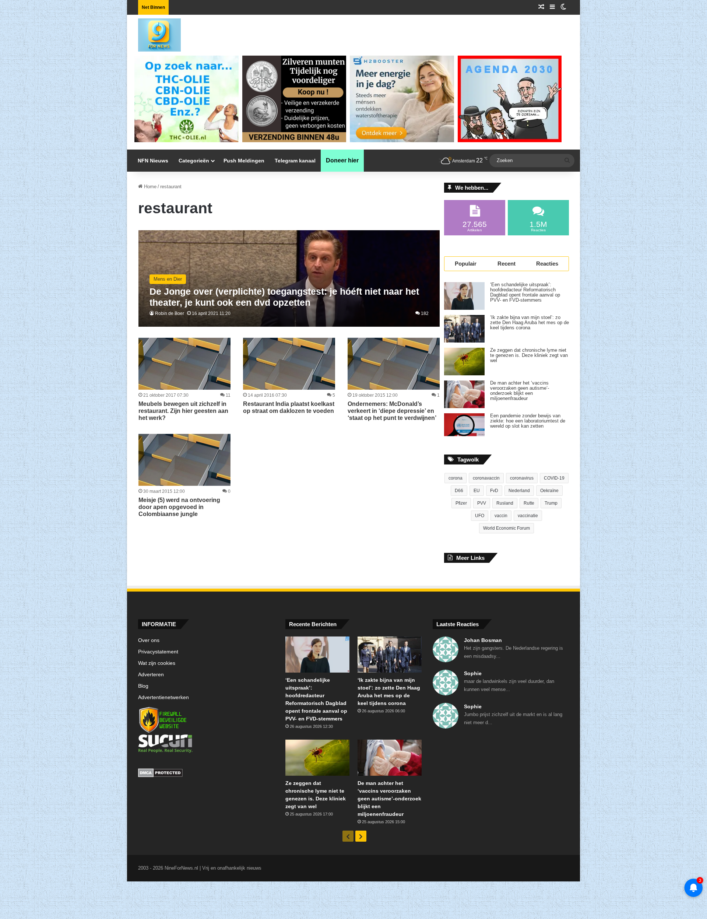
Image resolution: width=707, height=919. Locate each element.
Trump (551, 503)
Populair (465, 263)
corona (455, 478)
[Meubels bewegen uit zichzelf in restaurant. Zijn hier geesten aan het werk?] (184, 364)
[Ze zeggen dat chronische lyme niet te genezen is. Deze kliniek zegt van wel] (464, 361)
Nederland (519, 490)
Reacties (547, 263)
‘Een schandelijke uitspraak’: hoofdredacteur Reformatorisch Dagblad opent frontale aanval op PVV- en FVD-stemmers (525, 292)
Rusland (504, 503)
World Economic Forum (506, 528)
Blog (143, 686)
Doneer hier (342, 160)
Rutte (529, 503)
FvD (494, 490)
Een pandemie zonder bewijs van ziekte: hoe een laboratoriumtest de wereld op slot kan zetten (527, 421)
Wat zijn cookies (156, 663)
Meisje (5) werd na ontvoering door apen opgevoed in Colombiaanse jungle (179, 507)
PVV (481, 503)
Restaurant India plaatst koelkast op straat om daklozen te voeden (288, 407)
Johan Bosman (483, 640)
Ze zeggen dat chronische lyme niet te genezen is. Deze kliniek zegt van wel (529, 355)
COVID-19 (554, 478)
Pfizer (461, 503)
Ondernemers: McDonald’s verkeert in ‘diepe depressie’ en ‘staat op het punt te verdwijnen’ (392, 411)
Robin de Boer (169, 313)
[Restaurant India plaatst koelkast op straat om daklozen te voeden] (289, 364)
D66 (459, 490)
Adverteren (151, 674)
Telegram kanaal (295, 161)
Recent (506, 263)
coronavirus (522, 478)
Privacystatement (158, 652)
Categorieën (194, 161)
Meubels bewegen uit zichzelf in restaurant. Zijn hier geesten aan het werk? (183, 411)
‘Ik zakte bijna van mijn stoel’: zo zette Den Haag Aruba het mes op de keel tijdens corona (529, 322)
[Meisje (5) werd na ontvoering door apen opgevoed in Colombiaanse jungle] (184, 460)
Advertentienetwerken (163, 697)
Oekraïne (549, 490)
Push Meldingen (244, 161)
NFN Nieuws (153, 161)
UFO (479, 515)
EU (477, 490)
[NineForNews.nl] (154, 33)
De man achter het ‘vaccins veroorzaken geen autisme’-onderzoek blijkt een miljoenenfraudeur (519, 390)
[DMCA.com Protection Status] (206, 773)
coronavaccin (486, 478)
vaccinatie (528, 515)
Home (149, 186)
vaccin (501, 515)
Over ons (148, 640)
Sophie (473, 673)
